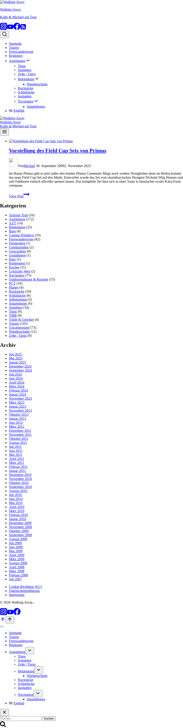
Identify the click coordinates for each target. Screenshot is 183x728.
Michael (29, 166)
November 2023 (20, 398)
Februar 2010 (18, 515)
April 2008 (16, 567)
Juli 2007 (15, 579)
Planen (14, 287)
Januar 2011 (17, 471)
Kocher (14, 267)
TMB (13, 315)
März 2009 (16, 559)
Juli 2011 (15, 447)
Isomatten (24, 96)
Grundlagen (17, 255)
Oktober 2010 (19, 483)
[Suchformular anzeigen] (4, 34)
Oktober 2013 (19, 414)
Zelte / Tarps (26, 74)
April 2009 (16, 555)
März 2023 (16, 402)
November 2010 (20, 479)
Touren (14, 48)
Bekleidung (17, 227)
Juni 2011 (16, 451)
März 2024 (16, 386)
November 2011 (20, 434)
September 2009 (20, 535)
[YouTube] (10, 29)
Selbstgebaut (18, 299)
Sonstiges (24, 70)
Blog (12, 231)
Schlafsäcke (26, 92)
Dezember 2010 (20, 475)
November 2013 (20, 410)
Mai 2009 (16, 551)
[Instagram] (3, 29)
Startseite (15, 44)
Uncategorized (19, 327)
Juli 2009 (15, 543)
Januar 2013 (17, 418)
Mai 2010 (16, 503)
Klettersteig (17, 263)
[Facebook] (17, 29)
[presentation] (96, 141)
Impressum (16, 595)
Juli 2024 (15, 374)
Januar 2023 (17, 406)
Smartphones (36, 106)
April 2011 (16, 459)
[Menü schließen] (2, 626)
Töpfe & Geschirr (21, 319)
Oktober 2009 (19, 531)
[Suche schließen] (4, 712)
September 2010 (20, 487)
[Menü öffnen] (4, 132)
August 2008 (18, 563)
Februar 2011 (18, 467)
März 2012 (16, 426)
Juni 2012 (16, 422)
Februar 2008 (18, 575)
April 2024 (16, 382)
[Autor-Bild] (13, 166)
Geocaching (17, 251)
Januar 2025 (17, 362)
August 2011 (18, 443)
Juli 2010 (15, 495)
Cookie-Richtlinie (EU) (25, 587)
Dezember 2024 (20, 366)
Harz (12, 259)
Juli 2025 (15, 354)
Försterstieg (17, 243)
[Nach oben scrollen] (2, 621)
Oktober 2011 (18, 439)
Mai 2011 (15, 455)
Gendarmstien (19, 247)
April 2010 (16, 507)
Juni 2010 (16, 499)
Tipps (22, 66)
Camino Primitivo (21, 235)
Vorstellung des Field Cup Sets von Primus (57, 150)
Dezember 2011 (20, 430)
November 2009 (20, 527)
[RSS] (23, 29)
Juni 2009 (16, 547)
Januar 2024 (17, 394)
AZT (12, 223)
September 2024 (20, 370)
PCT (12, 283)
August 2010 (18, 491)
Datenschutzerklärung (24, 591)
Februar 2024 (18, 390)
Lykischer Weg (19, 271)
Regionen (16, 56)
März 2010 (16, 511)
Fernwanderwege (21, 52)
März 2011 (16, 463)
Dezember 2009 (20, 523)
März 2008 (16, 571)
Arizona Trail (18, 215)
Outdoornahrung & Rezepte (28, 279)
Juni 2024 (16, 378)
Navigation (17, 275)
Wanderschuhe (37, 84)
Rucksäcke (25, 88)
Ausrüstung (17, 219)
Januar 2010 (17, 519)
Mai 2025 (16, 358)
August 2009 (18, 539)
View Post (19, 196)
